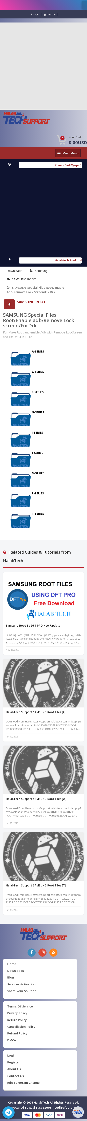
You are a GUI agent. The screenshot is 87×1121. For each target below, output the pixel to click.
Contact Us (15, 1076)
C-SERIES (38, 372)
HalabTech (41, 1102)
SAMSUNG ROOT (24, 279)
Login (36, 14)
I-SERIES (37, 432)
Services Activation (21, 984)
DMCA (11, 1040)
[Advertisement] (43, 66)
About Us (14, 1069)
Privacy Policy (17, 1013)
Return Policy (17, 1020)
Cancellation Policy (21, 1027)
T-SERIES (38, 513)
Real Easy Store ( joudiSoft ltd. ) (52, 1107)
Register (51, 14)
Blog (10, 977)
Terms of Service (20, 1006)
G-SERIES (38, 412)
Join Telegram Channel (23, 1082)
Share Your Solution (21, 991)
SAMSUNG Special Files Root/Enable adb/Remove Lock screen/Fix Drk (35, 289)
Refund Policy (17, 1033)
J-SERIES (38, 453)
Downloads (14, 271)
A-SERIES (38, 351)
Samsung (41, 271)
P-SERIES (38, 493)
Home (11, 964)
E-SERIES (38, 392)
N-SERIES (39, 473)
